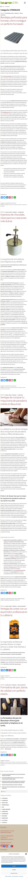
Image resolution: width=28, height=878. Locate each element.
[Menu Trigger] (25, 3)
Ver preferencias (14, 873)
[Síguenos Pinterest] (12, 846)
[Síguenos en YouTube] (7, 846)
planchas (6, 567)
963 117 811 (8, 842)
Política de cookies (8, 876)
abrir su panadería (20, 437)
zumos (16, 553)
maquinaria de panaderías (21, 762)
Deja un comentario (22, 606)
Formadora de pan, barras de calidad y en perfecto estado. (14, 691)
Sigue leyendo (18, 664)
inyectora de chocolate (5, 388)
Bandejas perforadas (9, 204)
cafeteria (6, 677)
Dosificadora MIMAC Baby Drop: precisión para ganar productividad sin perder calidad (12, 778)
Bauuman (17, 13)
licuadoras (12, 556)
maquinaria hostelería (13, 677)
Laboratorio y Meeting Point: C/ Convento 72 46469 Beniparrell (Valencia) (7, 837)
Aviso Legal (21, 876)
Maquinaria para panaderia (6, 763)
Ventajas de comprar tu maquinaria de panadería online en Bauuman (14, 401)
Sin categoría (4, 820)
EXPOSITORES (14, 598)
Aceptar (14, 866)
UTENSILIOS (13, 203)
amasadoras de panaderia (10, 762)
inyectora (16, 387)
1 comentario (20, 395)
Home (3, 6)
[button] (26, 854)
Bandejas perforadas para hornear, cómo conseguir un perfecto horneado (14, 21)
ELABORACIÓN (8, 203)
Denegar (14, 869)
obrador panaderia (17, 204)
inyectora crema (21, 387)
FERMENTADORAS (20, 598)
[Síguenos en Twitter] (9, 846)
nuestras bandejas (7, 76)
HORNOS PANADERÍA (5, 600)
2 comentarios (21, 212)
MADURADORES (5, 813)
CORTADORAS (5, 798)
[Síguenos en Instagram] (2, 846)
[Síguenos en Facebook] (4, 846)
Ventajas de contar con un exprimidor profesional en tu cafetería (14, 612)
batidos (20, 553)
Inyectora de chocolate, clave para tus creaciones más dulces (13, 218)
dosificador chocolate (9, 387)
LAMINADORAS (5, 811)
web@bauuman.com (5, 844)
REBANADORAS (5, 818)
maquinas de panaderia (17, 763)
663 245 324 (3, 842)
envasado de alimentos (20, 570)
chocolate (3, 329)
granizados (6, 555)
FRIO (3, 807)
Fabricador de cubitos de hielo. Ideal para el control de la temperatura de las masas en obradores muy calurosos (13, 782)
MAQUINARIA (11, 600)
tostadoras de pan (13, 567)
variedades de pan (6, 112)
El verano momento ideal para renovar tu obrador (12, 784)
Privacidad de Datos (15, 876)
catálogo (6, 541)
